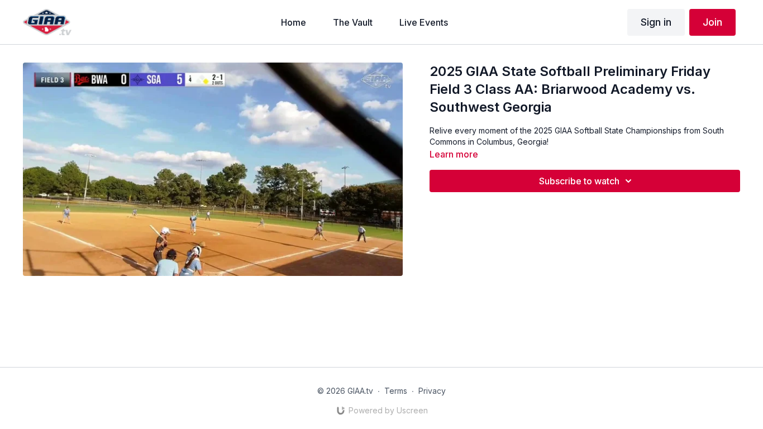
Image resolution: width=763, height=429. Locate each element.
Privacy (432, 390)
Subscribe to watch (579, 181)
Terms (395, 390)
